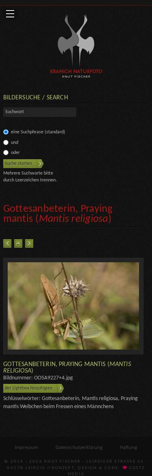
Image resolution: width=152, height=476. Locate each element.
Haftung (128, 447)
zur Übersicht (18, 243)
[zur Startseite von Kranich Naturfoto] (76, 47)
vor (29, 243)
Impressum (26, 447)
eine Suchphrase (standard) (38, 132)
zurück (7, 243)
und (14, 142)
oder (15, 152)
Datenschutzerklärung (79, 447)
